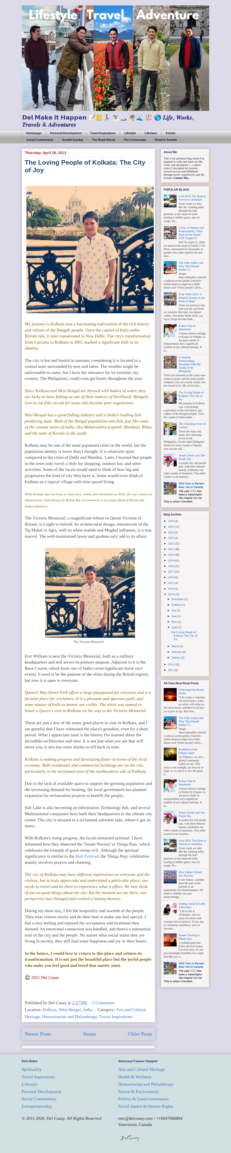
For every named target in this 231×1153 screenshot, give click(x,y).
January (176, 657)
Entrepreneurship (37, 1106)
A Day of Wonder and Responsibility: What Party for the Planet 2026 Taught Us (191, 233)
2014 (171, 588)
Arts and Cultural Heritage (141, 1069)
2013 (171, 594)
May (174, 621)
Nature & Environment (138, 1091)
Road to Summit (166, 139)
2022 (171, 543)
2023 (171, 537)
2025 (171, 526)
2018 (171, 566)
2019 (171, 560)
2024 (171, 532)
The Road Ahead (103, 139)
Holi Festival (87, 856)
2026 (171, 521)
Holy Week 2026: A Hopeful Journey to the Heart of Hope (192, 298)
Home (89, 1034)
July (174, 610)
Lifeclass (151, 133)
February (176, 651)
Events (170, 133)
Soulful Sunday (72, 139)
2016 (171, 577)
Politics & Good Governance (143, 1098)
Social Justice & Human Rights (145, 1106)
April (174, 627)
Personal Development (65, 133)
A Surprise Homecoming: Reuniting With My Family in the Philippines (190, 364)
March (175, 646)
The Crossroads (135, 139)
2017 (171, 571)
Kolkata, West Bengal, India (67, 1009)
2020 (171, 554)
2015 (171, 582)
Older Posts (140, 1034)
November (177, 599)
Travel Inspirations (103, 133)
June (174, 616)
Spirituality (32, 1069)
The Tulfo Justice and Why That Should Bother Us (191, 266)
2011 (171, 670)
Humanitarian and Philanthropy (69, 1016)
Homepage (33, 133)
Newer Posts (38, 1034)
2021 (171, 549)
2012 (171, 664)
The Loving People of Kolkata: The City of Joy (191, 396)
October (176, 604)
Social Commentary (39, 139)
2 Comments (103, 1002)
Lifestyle (130, 133)
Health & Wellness (134, 1076)
